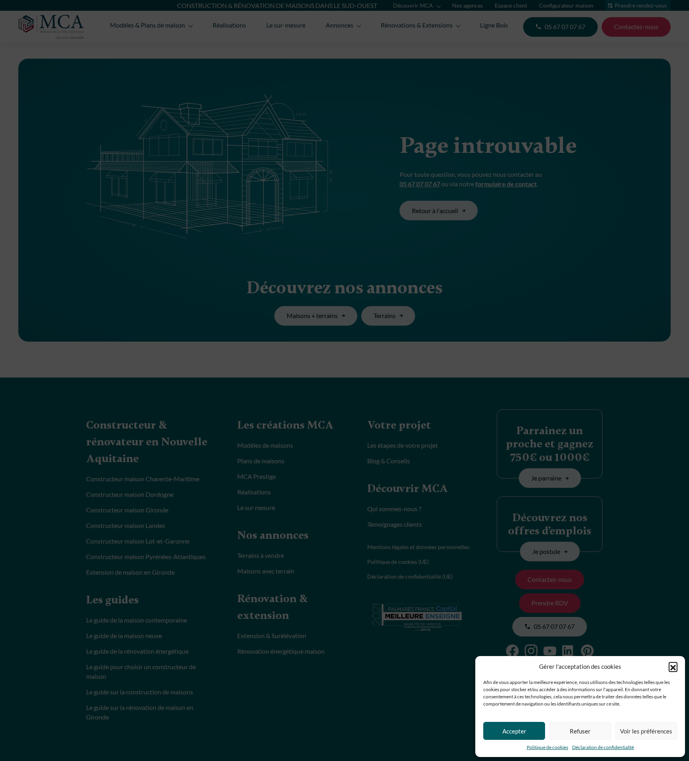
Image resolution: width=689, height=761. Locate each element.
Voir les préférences (646, 731)
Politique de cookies (547, 747)
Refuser (580, 731)
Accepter (514, 731)
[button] (673, 666)
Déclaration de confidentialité (603, 747)
